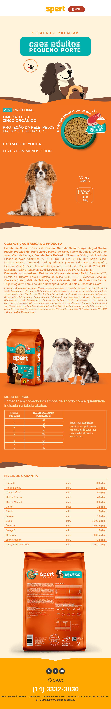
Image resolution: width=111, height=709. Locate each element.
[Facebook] (49, 671)
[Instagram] (55, 671)
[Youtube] (62, 671)
